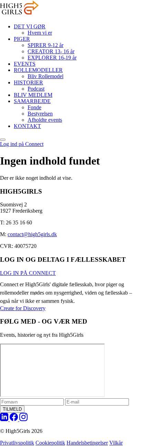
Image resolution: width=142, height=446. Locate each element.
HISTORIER (28, 82)
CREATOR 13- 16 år (51, 51)
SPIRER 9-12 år (45, 45)
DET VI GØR (29, 26)
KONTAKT (27, 126)
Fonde (34, 107)
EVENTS (25, 64)
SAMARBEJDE (32, 101)
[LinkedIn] (5, 419)
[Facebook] (14, 419)
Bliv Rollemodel (45, 76)
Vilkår (116, 443)
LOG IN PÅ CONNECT (28, 273)
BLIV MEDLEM (33, 95)
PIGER (22, 39)
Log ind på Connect (21, 144)
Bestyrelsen (40, 114)
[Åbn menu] (3, 140)
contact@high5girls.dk (32, 234)
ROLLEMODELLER (38, 70)
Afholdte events (45, 120)
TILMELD (12, 409)
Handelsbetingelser (87, 443)
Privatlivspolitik (17, 443)
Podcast (36, 89)
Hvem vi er (40, 33)
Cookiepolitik (50, 443)
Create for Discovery (22, 308)
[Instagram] (23, 419)
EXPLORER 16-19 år (52, 58)
